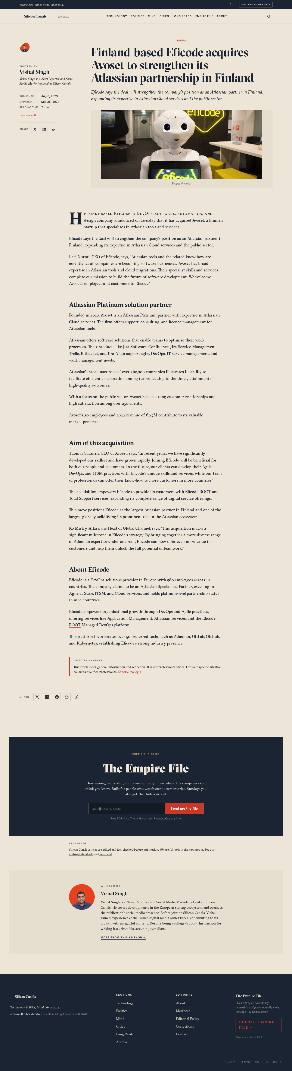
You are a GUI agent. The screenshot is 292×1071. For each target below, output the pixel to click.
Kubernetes (87, 643)
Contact (182, 1034)
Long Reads (182, 16)
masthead (105, 854)
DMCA (277, 1062)
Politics (138, 16)
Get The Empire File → (256, 1025)
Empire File (204, 16)
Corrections (185, 1026)
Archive (122, 1042)
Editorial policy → (129, 672)
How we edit (27, 115)
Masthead (183, 1011)
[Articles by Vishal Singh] (28, 51)
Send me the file (184, 808)
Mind (152, 16)
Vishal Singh (34, 72)
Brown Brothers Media (26, 1014)
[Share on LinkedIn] (44, 129)
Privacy (229, 1062)
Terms (245, 1062)
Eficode (122, 213)
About (222, 16)
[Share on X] (34, 129)
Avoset (198, 220)
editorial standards (81, 854)
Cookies (261, 1062)
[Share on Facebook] (57, 697)
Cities (164, 16)
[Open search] (269, 16)
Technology (116, 16)
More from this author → (123, 937)
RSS (259, 1037)
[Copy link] (53, 129)
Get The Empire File (256, 4)
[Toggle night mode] (231, 4)
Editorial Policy (187, 1019)
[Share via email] (67, 697)
